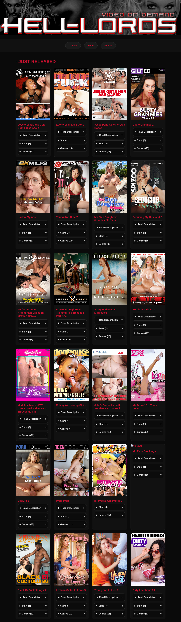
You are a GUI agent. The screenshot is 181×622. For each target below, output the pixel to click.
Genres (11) (143, 333)
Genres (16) (66, 148)
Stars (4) (141, 140)
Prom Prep (62, 500)
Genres (108, 45)
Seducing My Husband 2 (147, 217)
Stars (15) (65, 233)
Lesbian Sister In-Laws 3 (71, 590)
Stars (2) (103, 143)
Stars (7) (103, 606)
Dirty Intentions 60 (144, 590)
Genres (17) (28, 151)
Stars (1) (26, 143)
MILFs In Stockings (144, 451)
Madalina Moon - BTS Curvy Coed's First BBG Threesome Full (32, 408)
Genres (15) (143, 148)
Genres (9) (104, 244)
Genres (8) (27, 339)
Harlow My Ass (27, 217)
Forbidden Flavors (144, 309)
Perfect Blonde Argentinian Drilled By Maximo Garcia (31, 312)
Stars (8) (141, 424)
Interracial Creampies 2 (108, 500)
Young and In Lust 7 (106, 590)
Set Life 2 (23, 500)
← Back (73, 45)
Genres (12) (28, 435)
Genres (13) (143, 614)
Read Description (31, 135)
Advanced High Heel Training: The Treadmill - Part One (70, 312)
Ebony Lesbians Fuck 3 (70, 124)
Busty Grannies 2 (143, 124)
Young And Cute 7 (67, 217)
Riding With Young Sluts (71, 405)
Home (91, 45)
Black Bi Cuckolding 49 (32, 590)
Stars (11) (65, 140)
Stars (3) (26, 427)
